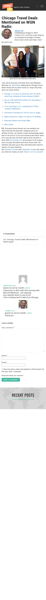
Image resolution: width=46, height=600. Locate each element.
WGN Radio (16, 85)
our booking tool (16, 140)
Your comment (8, 328)
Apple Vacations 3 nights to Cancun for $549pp (22, 117)
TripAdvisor (26, 150)
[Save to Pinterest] (2, 302)
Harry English (8, 285)
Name (4, 355)
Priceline (15, 150)
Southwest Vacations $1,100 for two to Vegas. (22, 113)
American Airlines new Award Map (17, 121)
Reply (28, 288)
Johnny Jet (19, 31)
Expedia (8, 150)
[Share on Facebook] (2, 292)
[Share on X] (2, 297)
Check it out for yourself (33, 152)
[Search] (37, 6)
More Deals (8, 125)
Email (4, 362)
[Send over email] (2, 307)
